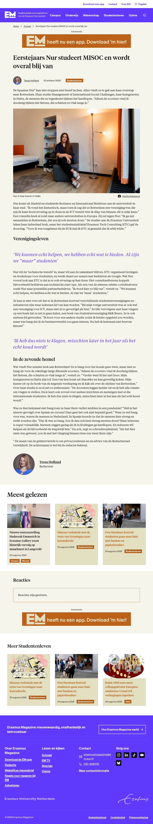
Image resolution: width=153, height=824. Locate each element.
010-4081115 (91, 764)
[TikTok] (134, 755)
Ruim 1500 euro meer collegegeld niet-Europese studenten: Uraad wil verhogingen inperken (121, 689)
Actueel (27, 26)
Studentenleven (74, 80)
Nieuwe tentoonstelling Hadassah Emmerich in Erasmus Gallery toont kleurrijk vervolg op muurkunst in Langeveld (25, 541)
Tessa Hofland (31, 80)
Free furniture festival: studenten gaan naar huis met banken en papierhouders (121, 539)
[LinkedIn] (126, 755)
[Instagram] (118, 755)
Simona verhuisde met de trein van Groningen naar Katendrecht (73, 536)
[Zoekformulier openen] (144, 15)
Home (16, 26)
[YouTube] (142, 755)
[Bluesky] (118, 763)
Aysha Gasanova (131, 196)
